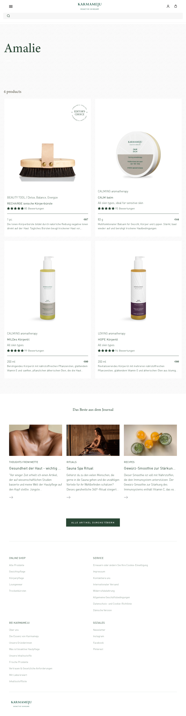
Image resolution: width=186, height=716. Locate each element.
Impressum (99, 571)
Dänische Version (102, 610)
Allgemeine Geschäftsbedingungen (111, 597)
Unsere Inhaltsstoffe (20, 655)
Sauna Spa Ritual (79, 468)
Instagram (98, 636)
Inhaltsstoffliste (18, 681)
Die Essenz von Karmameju (24, 636)
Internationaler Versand (106, 584)
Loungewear (16, 584)
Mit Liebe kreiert (18, 674)
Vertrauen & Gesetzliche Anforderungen (30, 668)
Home (8, 60)
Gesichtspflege (17, 571)
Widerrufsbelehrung (104, 590)
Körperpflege (16, 578)
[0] (176, 5)
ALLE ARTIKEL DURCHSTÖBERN (93, 522)
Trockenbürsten (17, 590)
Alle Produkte (16, 565)
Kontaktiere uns (101, 578)
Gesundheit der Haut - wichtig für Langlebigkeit (47, 468)
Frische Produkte (18, 662)
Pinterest (98, 649)
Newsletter (99, 629)
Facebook (98, 642)
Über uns (14, 629)
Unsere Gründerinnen (20, 642)
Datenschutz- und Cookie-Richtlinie (112, 603)
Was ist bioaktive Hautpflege (24, 649)
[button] (15, 208)
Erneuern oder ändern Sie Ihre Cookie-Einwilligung (120, 565)
